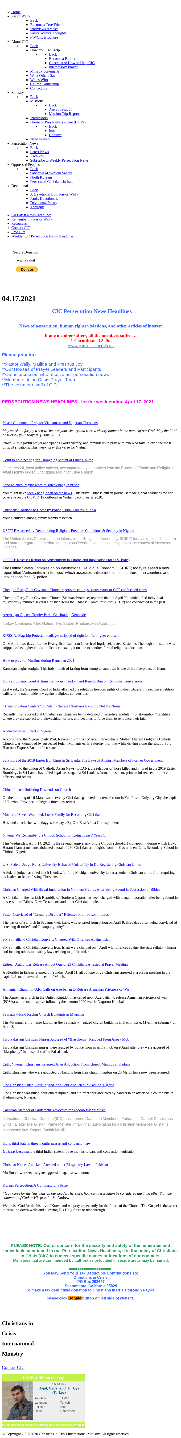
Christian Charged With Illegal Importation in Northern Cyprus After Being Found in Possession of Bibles (81, 889)
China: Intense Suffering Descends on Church (37, 790)
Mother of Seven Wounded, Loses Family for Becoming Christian (52, 815)
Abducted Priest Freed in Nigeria (27, 731)
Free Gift (18, 232)
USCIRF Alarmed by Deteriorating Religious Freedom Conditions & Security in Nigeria (68, 531)
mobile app (53, 1424)
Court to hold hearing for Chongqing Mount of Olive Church (48, 460)
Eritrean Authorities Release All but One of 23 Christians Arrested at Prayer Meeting (65, 964)
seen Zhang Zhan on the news (49, 493)
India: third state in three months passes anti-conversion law (47, 1143)
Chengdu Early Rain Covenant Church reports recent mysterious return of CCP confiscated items (75, 590)
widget (79, 1424)
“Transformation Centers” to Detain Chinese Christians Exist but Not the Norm (61, 706)
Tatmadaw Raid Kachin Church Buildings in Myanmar (43, 1014)
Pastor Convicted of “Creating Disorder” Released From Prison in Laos (56, 914)
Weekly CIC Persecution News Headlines (42, 236)
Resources (19, 223)
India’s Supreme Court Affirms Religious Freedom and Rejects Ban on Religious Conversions (72, 681)
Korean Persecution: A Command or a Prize (35, 1185)
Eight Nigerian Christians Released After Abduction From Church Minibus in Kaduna (66, 1064)
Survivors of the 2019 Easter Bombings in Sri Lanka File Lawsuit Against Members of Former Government (83, 760)
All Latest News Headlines (31, 215)
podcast (67, 1424)
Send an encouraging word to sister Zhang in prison (41, 485)
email (41, 1424)
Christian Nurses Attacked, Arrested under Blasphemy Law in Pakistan (55, 1165)
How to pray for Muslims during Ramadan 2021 (38, 660)
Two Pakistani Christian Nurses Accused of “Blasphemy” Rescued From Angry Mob (66, 1039)
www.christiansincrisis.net (91, 345)
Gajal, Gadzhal (50, 1388)
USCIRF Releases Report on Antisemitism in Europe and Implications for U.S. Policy (66, 560)
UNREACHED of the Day (43, 1378)
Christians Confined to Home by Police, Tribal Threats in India (49, 510)
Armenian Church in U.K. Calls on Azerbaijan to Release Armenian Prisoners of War (66, 989)
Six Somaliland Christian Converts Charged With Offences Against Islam (57, 939)
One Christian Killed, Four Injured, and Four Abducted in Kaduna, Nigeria (58, 1085)
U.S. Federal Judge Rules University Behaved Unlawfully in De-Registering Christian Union (72, 864)
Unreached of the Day (20, 1424)
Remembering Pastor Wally (31, 219)
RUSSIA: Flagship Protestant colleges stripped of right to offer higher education (62, 635)
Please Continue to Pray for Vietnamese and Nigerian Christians (50, 423)
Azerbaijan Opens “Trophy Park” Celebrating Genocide (44, 615)
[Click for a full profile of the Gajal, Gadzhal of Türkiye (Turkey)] (17, 1419)
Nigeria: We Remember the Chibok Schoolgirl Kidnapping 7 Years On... (56, 835)
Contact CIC (20, 228)
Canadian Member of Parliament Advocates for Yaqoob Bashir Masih (54, 1110)
